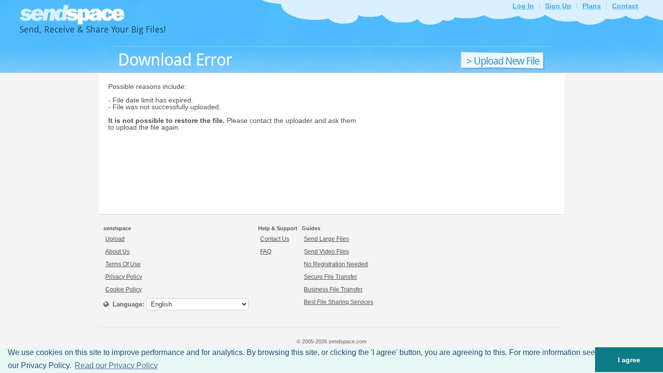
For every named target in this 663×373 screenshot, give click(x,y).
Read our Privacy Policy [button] (116, 365)
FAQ (265, 251)
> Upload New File (502, 61)
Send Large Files (326, 239)
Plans (591, 6)
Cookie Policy (123, 289)
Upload (115, 239)
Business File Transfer (333, 289)
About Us (117, 251)
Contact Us (274, 239)
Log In (523, 6)
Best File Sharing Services (338, 302)
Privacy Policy (123, 276)
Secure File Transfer (330, 276)
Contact (625, 6)
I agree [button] (629, 360)
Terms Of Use (123, 264)
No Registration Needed (336, 264)
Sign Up (558, 6)
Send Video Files (326, 251)
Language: (126, 304)
